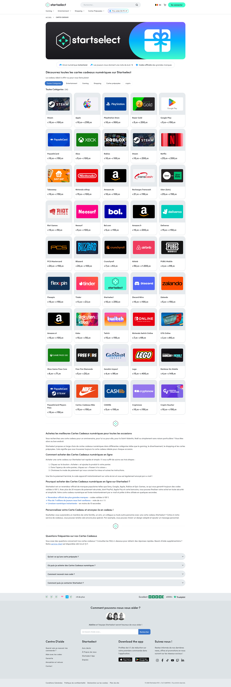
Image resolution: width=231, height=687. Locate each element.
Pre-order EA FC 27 (119, 11)
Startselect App (88, 656)
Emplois (85, 660)
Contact (49, 666)
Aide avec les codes (54, 654)
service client (56, 544)
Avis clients (86, 648)
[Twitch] (177, 660)
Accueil (49, 17)
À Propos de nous (89, 652)
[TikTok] (167, 660)
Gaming (49, 11)
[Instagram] (157, 660)
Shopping (78, 11)
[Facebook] (162, 660)
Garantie (49, 658)
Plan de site (114, 683)
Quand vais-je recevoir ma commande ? (57, 649)
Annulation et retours (54, 662)
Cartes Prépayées (95, 11)
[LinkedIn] (182, 660)
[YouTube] (172, 660)
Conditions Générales (54, 683)
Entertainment (63, 11)
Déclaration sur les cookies (97, 683)
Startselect (89, 641)
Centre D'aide (55, 641)
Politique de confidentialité (74, 683)
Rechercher (144, 632)
